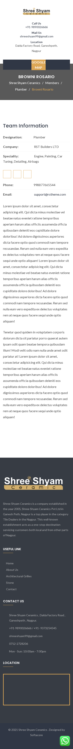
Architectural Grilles (19, 576)
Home (10, 563)
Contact (11, 589)
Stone (10, 582)
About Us (12, 569)
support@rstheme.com (50, 194)
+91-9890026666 (36, 27)
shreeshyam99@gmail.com (36, 36)
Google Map (38, 64)
